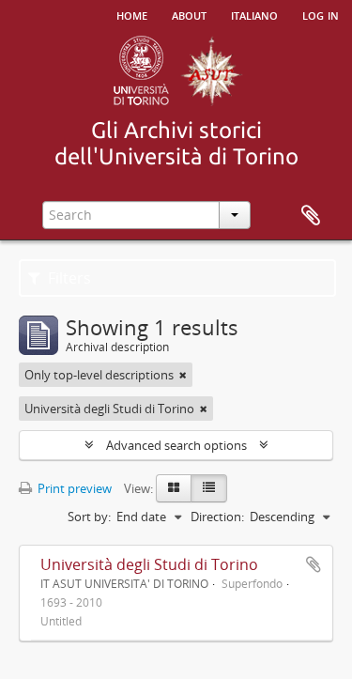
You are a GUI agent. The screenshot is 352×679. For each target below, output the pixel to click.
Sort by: (89, 516)
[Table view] (209, 488)
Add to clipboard (313, 564)
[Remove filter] (183, 374)
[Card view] (173, 488)
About (189, 14)
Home (131, 14)
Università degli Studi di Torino (149, 564)
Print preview (73, 488)
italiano (254, 14)
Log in (320, 14)
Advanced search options (176, 445)
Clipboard (310, 216)
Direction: (217, 516)
